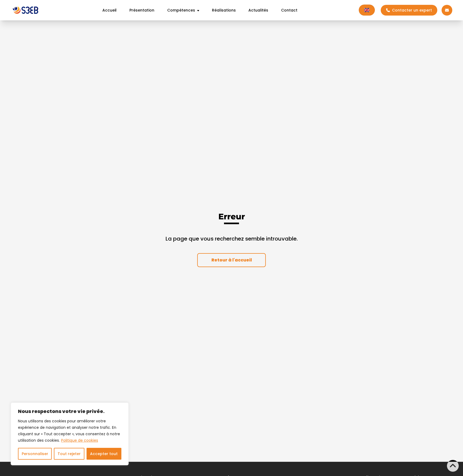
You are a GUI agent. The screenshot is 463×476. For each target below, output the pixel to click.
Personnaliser (35, 453)
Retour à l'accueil (231, 260)
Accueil (109, 10)
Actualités (258, 10)
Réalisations (224, 10)
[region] (70, 434)
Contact (289, 10)
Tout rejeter (69, 453)
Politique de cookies (79, 440)
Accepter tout (104, 453)
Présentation (141, 10)
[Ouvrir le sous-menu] (197, 10)
